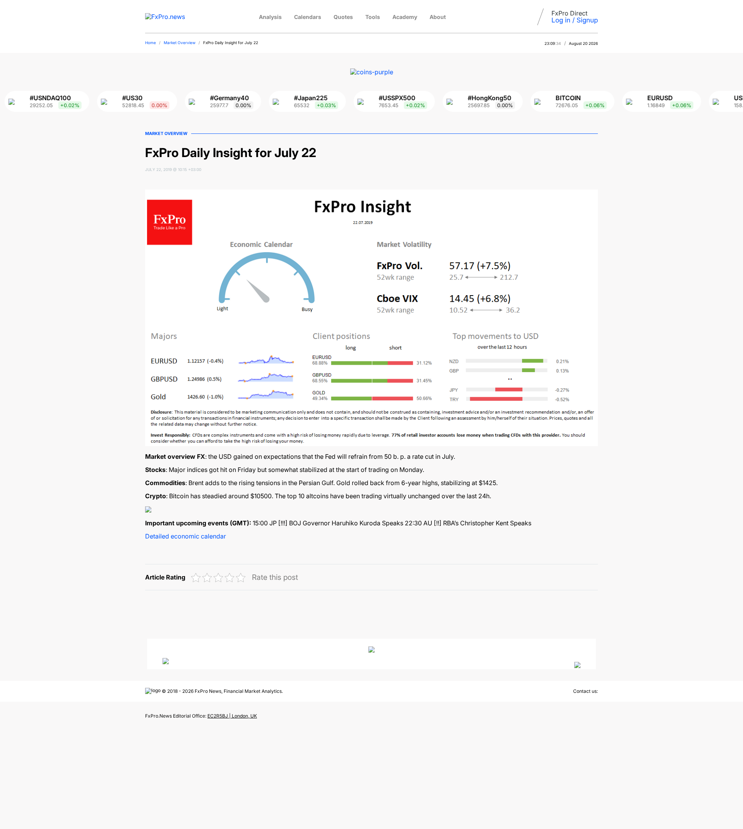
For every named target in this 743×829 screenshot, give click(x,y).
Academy (404, 17)
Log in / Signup (574, 20)
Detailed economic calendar (185, 536)
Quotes (343, 17)
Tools (372, 17)
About (438, 17)
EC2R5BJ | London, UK (232, 716)
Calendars (307, 17)
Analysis (270, 17)
